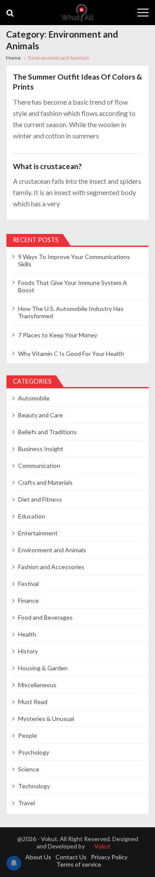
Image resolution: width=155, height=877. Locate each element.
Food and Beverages (45, 617)
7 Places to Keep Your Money (57, 335)
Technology (34, 786)
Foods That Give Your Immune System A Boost (72, 286)
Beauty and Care (40, 415)
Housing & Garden (43, 668)
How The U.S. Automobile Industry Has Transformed (71, 312)
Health (27, 634)
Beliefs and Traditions (47, 431)
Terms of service (78, 864)
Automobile (34, 398)
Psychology (33, 752)
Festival (28, 583)
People (27, 735)
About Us (38, 857)
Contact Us (71, 857)
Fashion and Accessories (51, 566)
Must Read (32, 701)
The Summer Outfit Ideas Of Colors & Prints (77, 82)
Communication (39, 465)
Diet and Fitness (40, 499)
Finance (28, 600)
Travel (26, 803)
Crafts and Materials (45, 482)
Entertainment (38, 533)
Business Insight (40, 448)
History (28, 651)
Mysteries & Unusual (46, 718)
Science (28, 769)
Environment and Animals (52, 550)
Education (31, 516)
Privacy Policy (109, 857)
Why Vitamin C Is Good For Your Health (71, 353)
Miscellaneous (37, 684)
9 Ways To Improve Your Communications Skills (74, 260)
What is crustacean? (47, 166)
